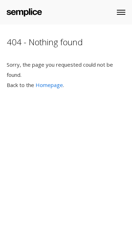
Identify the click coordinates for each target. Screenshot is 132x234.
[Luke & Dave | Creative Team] (24, 11)
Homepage (49, 84)
